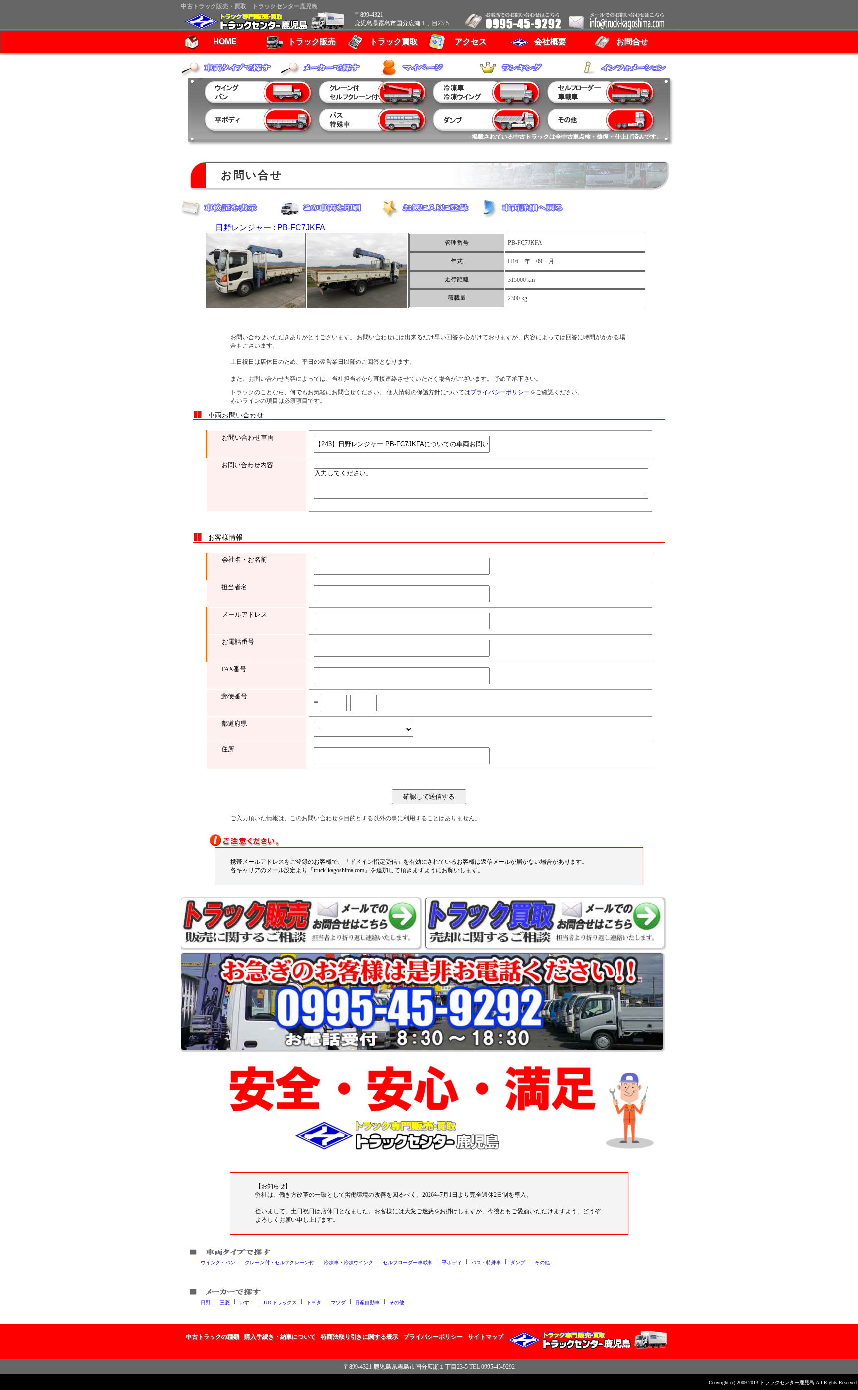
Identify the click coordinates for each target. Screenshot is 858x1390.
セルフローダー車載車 (407, 1262)
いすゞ (246, 1302)
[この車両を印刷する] (329, 208)
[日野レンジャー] (256, 270)
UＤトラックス (280, 1302)
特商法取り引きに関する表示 (359, 1336)
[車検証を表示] (230, 208)
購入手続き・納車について (280, 1336)
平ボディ (452, 1262)
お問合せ (632, 41)
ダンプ (517, 1262)
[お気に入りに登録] (429, 208)
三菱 (225, 1302)
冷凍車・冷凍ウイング (348, 1262)
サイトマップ (485, 1336)
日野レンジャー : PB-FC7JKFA (270, 227)
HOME (225, 41)
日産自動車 (367, 1302)
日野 (206, 1302)
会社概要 (550, 41)
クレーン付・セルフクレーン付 (279, 1262)
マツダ (338, 1302)
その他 (542, 1262)
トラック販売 (312, 41)
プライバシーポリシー (500, 392)
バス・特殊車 (486, 1262)
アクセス (471, 41)
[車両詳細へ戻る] (528, 208)
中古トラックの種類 (212, 1336)
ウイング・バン (218, 1262)
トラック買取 (394, 41)
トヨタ (313, 1302)
